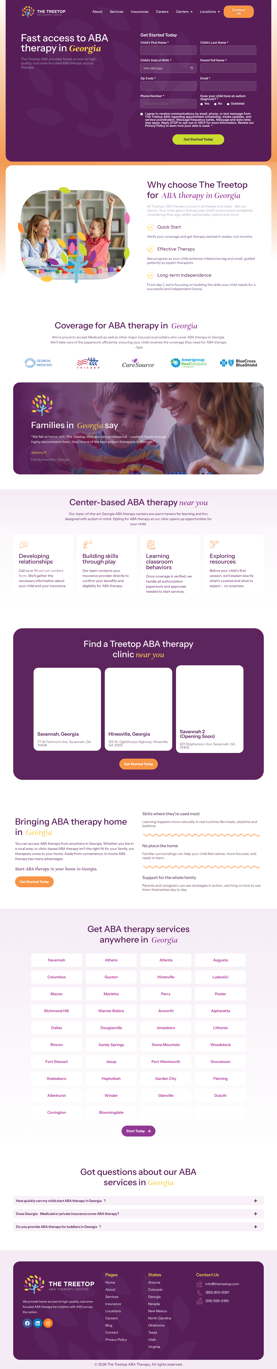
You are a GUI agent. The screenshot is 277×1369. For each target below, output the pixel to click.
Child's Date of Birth (156, 60)
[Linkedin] (37, 1323)
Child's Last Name (214, 42)
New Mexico (157, 1311)
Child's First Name (154, 42)
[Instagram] (48, 1323)
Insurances (139, 12)
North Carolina (159, 1318)
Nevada (154, 1304)
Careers (162, 12)
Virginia (154, 1347)
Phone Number (152, 95)
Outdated (237, 103)
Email (205, 78)
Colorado (155, 1290)
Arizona (154, 1282)
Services (116, 12)
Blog (108, 1325)
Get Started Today (198, 139)
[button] (17, 363)
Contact (111, 1332)
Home (110, 1282)
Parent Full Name (213, 60)
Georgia (154, 1297)
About (97, 12)
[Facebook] (27, 1323)
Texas (152, 1332)
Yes (206, 103)
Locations (208, 12)
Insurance (113, 1304)
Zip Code (148, 78)
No (220, 103)
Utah (152, 1340)
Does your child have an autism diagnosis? (223, 97)
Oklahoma (156, 1325)
